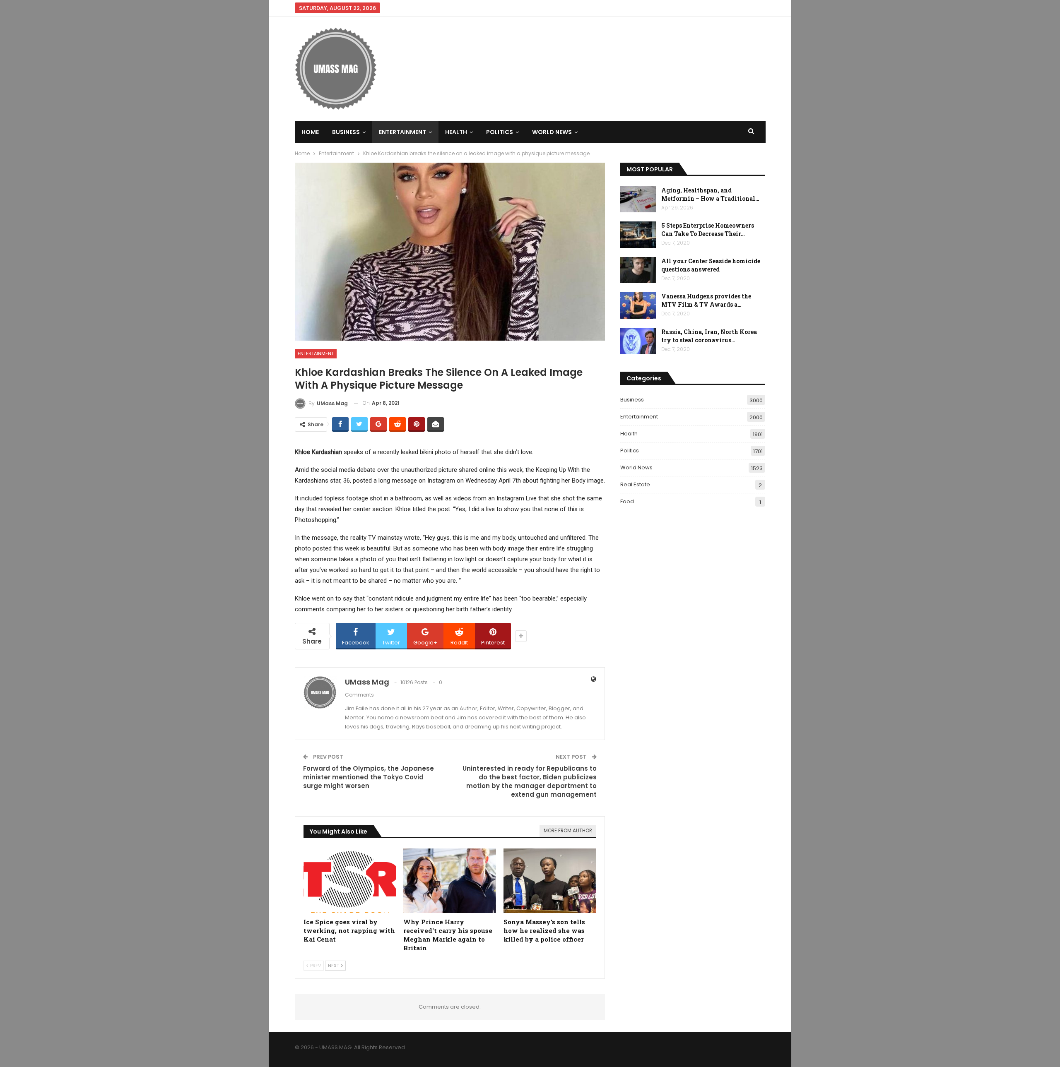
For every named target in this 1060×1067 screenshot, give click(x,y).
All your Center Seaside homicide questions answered (710, 265)
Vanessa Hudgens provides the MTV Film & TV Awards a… (706, 300)
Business (346, 132)
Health (456, 132)
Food (627, 501)
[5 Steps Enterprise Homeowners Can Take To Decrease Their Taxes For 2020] (638, 234)
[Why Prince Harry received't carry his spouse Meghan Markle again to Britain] (449, 880)
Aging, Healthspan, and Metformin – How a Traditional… (710, 194)
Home (310, 132)
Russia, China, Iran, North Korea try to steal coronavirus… (709, 336)
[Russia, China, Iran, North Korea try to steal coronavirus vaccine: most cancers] (638, 341)
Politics (499, 132)
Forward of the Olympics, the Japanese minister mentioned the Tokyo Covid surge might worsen (368, 777)
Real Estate (635, 484)
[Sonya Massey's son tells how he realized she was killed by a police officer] (550, 880)
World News (552, 132)
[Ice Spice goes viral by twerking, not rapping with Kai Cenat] (350, 880)
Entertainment (402, 132)
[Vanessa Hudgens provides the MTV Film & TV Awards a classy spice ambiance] (638, 305)
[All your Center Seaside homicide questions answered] (638, 270)
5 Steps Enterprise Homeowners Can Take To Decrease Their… (707, 229)
